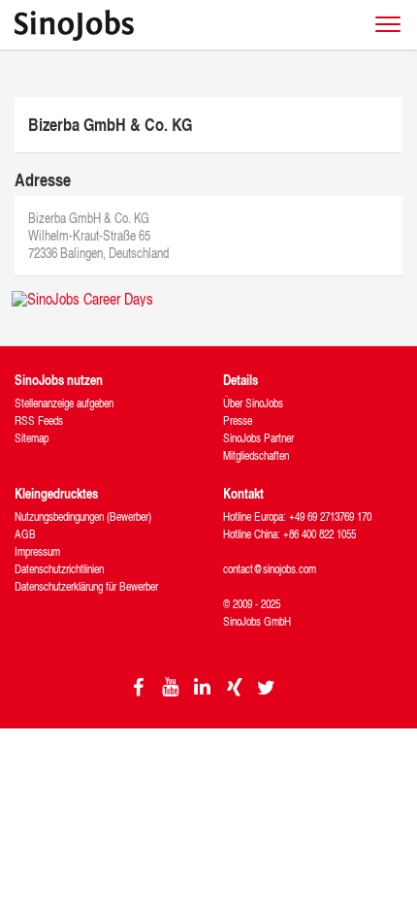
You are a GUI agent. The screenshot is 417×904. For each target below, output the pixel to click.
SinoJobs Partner (258, 438)
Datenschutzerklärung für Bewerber (86, 586)
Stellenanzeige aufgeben (64, 403)
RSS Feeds (39, 420)
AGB (25, 534)
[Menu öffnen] (388, 24)
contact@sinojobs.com (269, 569)
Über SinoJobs (253, 403)
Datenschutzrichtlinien (59, 569)
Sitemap (31, 438)
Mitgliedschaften (256, 455)
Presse (237, 420)
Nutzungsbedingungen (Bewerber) (83, 516)
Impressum (37, 551)
